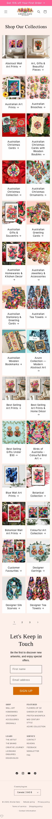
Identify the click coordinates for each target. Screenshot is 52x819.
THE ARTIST (11, 740)
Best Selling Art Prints (13, 406)
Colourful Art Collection (38, 532)
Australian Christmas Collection (13, 191)
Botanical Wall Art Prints (13, 532)
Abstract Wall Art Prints (13, 65)
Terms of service (19, 806)
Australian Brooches (37, 105)
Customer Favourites (13, 569)
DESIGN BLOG (12, 758)
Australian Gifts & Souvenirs (13, 232)
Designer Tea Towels (38, 607)
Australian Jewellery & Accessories (38, 273)
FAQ (28, 755)
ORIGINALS (11, 723)
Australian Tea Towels (36, 315)
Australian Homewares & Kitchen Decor (14, 273)
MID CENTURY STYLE (33, 721)
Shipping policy (36, 806)
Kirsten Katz (15, 802)
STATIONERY (11, 716)
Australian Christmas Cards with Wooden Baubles (38, 148)
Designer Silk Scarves (14, 607)
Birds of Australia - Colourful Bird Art (38, 453)
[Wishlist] (1, 816)
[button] (6, 12)
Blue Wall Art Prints (14, 494)
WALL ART (10, 708)
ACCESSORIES (12, 719)
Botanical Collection (37, 494)
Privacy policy (44, 802)
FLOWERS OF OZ (34, 708)
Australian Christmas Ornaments (37, 191)
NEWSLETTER (33, 751)
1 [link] (14, 622)
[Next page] (38, 622)
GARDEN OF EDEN (35, 712)
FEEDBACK (32, 747)
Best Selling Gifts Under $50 (13, 452)
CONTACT (31, 740)
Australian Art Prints (13, 106)
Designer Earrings (37, 569)
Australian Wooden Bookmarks (12, 361)
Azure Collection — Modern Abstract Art (38, 362)
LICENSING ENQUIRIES (11, 752)
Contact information (27, 811)
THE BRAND (11, 743)
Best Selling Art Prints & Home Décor (38, 408)
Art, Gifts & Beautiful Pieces (38, 66)
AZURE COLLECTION (36, 726)
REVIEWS (31, 743)
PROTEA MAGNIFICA (36, 716)
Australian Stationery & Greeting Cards (13, 318)
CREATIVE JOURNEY (15, 747)
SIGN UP (26, 690)
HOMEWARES (12, 712)
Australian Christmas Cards (14, 144)
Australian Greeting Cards (38, 232)
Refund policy (29, 802)
